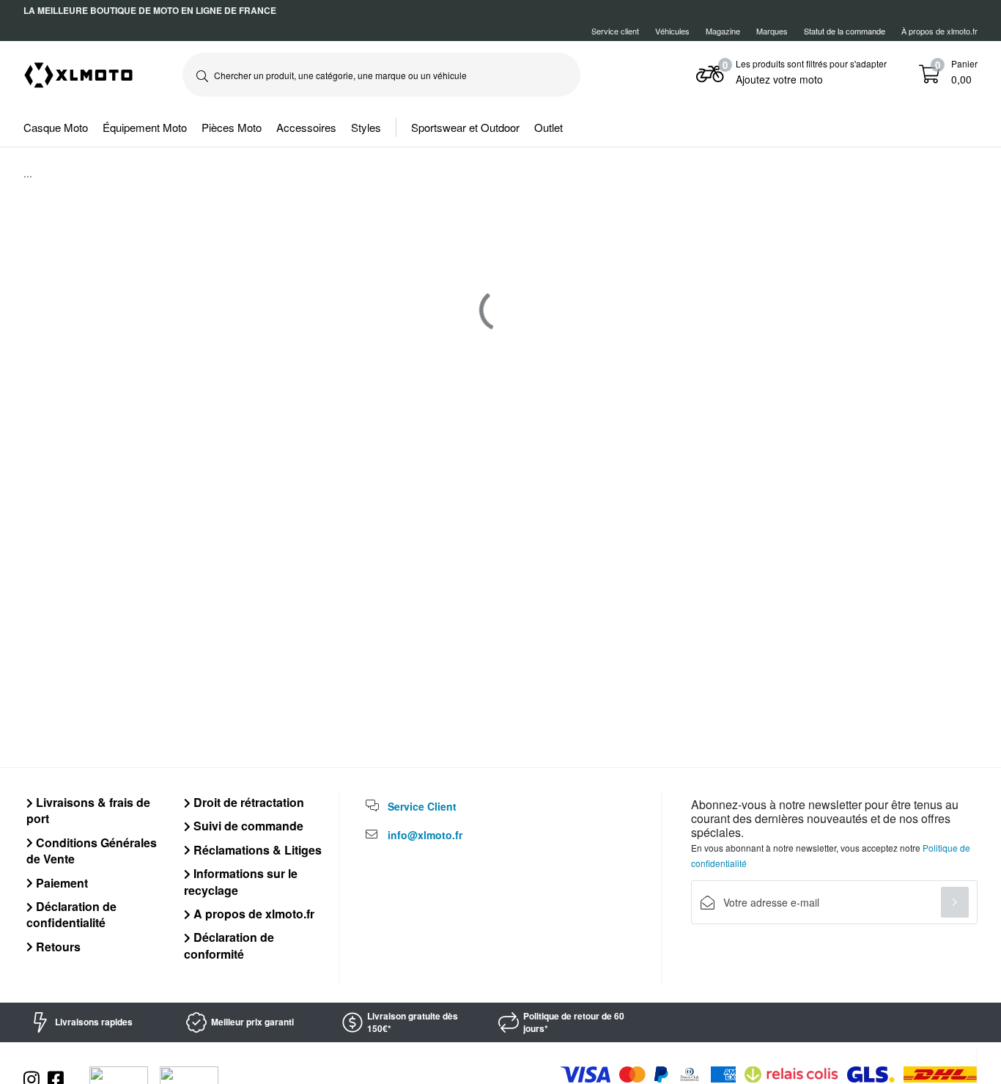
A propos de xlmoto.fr (252, 913)
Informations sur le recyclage (241, 881)
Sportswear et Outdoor (465, 127)
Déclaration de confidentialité (71, 914)
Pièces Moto (232, 127)
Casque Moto (55, 127)
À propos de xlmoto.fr (939, 31)
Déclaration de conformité (229, 945)
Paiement (60, 882)
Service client (615, 31)
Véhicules (672, 31)
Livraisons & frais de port (88, 810)
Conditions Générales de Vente (91, 850)
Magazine (723, 31)
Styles (366, 127)
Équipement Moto (145, 127)
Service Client (422, 806)
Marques (772, 31)
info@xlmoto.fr (425, 834)
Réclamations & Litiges (256, 849)
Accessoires (306, 127)
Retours (57, 946)
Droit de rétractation (247, 802)
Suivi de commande (247, 825)
